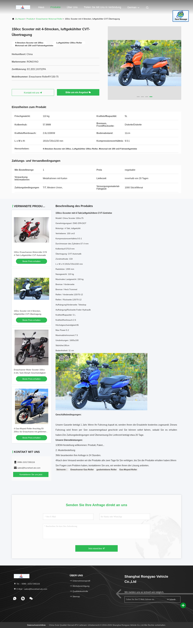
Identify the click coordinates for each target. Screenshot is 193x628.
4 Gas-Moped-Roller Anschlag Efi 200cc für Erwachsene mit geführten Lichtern (30, 431)
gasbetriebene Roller (106, 469)
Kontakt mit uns (32, 92)
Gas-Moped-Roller (128, 469)
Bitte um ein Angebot (77, 92)
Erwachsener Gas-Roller (82, 469)
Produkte (55, 7)
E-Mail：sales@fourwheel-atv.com (31, 589)
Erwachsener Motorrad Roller (49, 19)
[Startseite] (23, 7)
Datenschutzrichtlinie (36, 625)
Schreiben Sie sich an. (173, 599)
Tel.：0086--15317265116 (28, 584)
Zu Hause (19, 19)
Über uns (72, 7)
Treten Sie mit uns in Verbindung (102, 7)
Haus (41, 7)
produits (30, 19)
